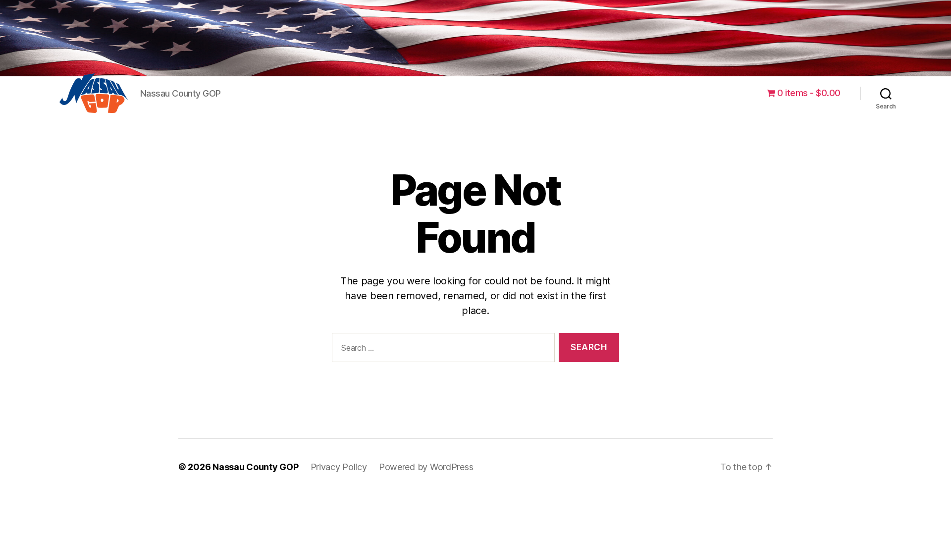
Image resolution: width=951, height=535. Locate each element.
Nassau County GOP (255, 467)
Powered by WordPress (426, 467)
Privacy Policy (339, 467)
